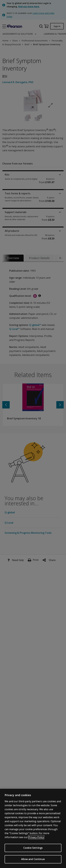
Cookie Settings (33, 847)
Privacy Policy (36, 837)
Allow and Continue (33, 859)
